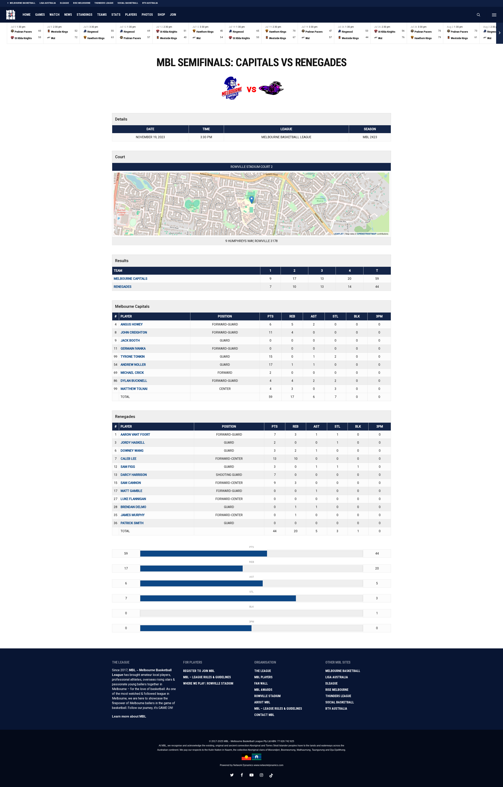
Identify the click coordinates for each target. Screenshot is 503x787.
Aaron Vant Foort (135, 434)
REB (292, 316)
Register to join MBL (199, 671)
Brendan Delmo (133, 507)
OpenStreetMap (366, 233)
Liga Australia (336, 677)
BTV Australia (336, 708)
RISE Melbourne (336, 690)
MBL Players (263, 677)
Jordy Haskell (133, 442)
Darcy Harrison (134, 475)
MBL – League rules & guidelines (278, 708)
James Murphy (133, 515)
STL (335, 316)
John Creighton (134, 332)
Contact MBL (264, 715)
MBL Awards (263, 690)
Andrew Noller (133, 365)
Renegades (122, 287)
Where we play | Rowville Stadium (208, 683)
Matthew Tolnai (134, 389)
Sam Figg (128, 467)
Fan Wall (261, 683)
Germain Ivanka (133, 348)
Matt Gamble (131, 491)
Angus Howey (132, 324)
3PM (379, 316)
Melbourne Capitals (130, 279)
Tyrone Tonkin (133, 356)
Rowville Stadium (267, 696)
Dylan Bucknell (134, 381)
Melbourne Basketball (342, 671)
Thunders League (338, 696)
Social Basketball (339, 702)
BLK (357, 316)
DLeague (331, 683)
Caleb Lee (128, 459)
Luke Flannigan (133, 499)
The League (262, 671)
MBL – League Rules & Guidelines (207, 677)
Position (225, 316)
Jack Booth (130, 340)
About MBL (262, 702)
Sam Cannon (131, 483)
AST (314, 316)
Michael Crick (132, 373)
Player (126, 316)
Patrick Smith (132, 523)
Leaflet (339, 233)
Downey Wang (132, 450)
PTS (271, 316)
